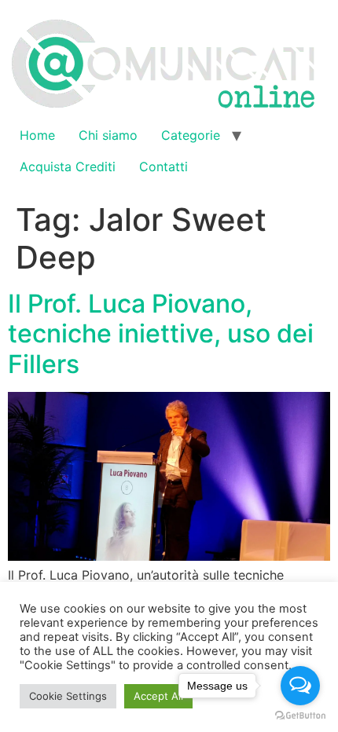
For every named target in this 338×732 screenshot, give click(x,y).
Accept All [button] (158, 696)
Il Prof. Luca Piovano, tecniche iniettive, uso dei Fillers (161, 333)
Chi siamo (108, 135)
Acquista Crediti (68, 166)
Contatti (163, 166)
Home (37, 135)
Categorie (190, 135)
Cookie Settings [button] (68, 696)
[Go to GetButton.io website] (300, 716)
